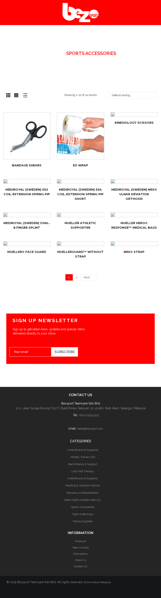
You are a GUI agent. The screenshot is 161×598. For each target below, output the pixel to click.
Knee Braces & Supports (83, 478)
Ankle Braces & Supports (82, 449)
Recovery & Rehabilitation (83, 492)
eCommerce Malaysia (97, 582)
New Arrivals (81, 547)
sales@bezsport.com (90, 428)
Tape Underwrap (82, 514)
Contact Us (80, 566)
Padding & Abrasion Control (82, 485)
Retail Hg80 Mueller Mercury (82, 499)
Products (80, 541)
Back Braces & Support (82, 464)
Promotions (80, 553)
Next (87, 277)
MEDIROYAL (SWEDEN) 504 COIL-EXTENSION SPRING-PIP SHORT (80, 194)
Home (52, 53)
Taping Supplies (83, 521)
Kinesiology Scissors (134, 123)
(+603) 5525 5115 (88, 415)
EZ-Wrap (80, 165)
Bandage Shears (27, 165)
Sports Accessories (82, 507)
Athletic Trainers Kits (82, 457)
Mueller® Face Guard (26, 252)
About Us (80, 560)
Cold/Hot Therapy (82, 471)
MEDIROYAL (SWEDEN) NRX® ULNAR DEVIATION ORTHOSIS (134, 194)
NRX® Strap (134, 252)
